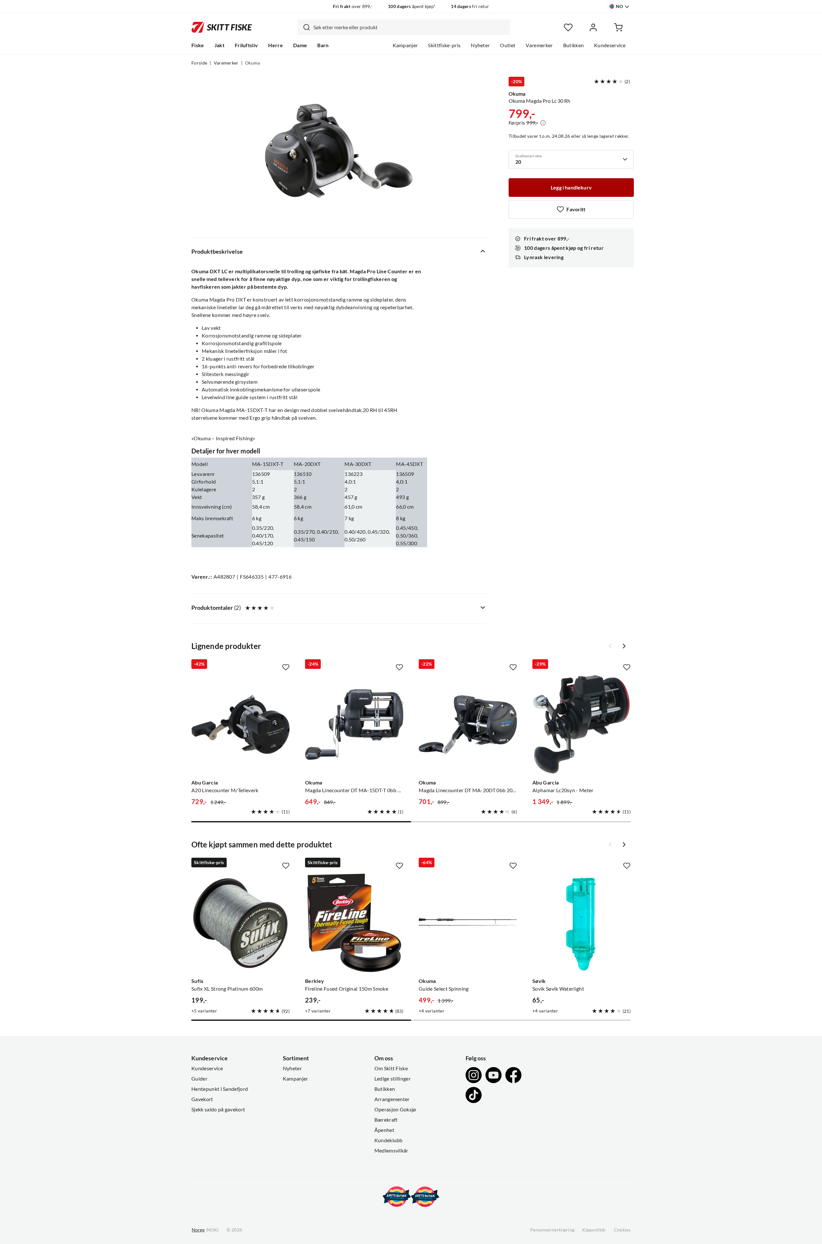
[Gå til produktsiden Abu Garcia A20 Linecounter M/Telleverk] (240, 724)
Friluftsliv (246, 45)
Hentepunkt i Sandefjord (219, 1089)
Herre (275, 45)
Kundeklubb (388, 1140)
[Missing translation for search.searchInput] (304, 27)
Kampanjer (405, 45)
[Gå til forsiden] (221, 27)
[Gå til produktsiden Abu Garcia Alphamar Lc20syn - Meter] (581, 724)
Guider (199, 1079)
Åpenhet (384, 1130)
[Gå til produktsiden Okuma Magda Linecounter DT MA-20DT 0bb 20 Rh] (468, 724)
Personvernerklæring (552, 1229)
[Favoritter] (568, 27)
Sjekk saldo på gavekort (218, 1109)
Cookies (622, 1229)
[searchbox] (410, 27)
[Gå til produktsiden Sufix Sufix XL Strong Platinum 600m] (240, 923)
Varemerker (539, 45)
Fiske (197, 45)
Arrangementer (392, 1099)
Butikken (573, 45)
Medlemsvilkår (391, 1150)
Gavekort (202, 1099)
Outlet (507, 45)
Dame (300, 45)
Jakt (219, 45)
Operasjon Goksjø (395, 1109)
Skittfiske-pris (444, 45)
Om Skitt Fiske (391, 1068)
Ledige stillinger (392, 1079)
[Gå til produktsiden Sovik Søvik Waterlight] (581, 923)
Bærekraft (386, 1120)
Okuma (252, 63)
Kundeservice (609, 45)
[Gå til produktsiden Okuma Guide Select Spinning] (468, 923)
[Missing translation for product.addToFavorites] (285, 667)
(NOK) (205, 1229)
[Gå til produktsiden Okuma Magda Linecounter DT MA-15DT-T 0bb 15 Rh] (354, 724)
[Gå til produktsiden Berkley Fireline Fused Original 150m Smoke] (354, 923)
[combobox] (404, 27)
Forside (199, 63)
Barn (322, 45)
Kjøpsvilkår (594, 1229)
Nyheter (480, 45)
